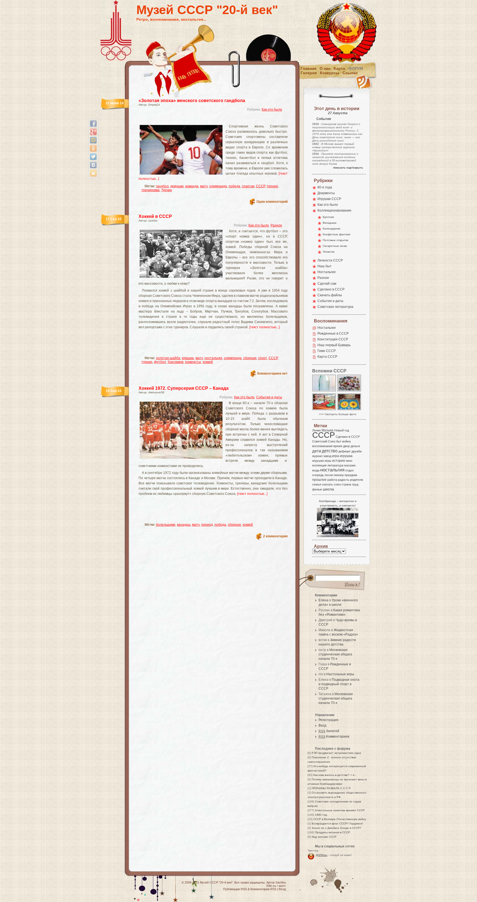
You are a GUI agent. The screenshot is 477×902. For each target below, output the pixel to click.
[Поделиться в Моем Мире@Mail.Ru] (93, 140)
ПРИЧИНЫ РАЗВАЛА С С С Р (331, 788)
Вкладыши (329, 222)
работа (332, 479)
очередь (318, 475)
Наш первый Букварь (334, 345)
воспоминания (322, 446)
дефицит (344, 451)
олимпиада (218, 186)
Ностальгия (326, 272)
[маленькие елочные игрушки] (349, 391)
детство (330, 450)
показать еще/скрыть (348, 167)
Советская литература (335, 307)
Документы (326, 193)
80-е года (324, 187)
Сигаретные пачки (335, 245)
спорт (262, 358)
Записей (329, 731)
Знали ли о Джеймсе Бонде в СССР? (336, 827)
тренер (272, 186)
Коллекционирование (334, 210)
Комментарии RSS (263, 889)
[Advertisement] (206, 120)
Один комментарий (272, 202)
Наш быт (324, 266)
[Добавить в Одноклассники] (93, 148)
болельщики (165, 525)
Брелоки (328, 216)
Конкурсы (329, 73)
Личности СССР (330, 260)
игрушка (346, 456)
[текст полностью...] (264, 327)
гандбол (162, 186)
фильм (317, 489)
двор (346, 446)
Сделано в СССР (330, 289)
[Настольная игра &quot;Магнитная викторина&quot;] (349, 409)
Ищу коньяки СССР (324, 836)
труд (355, 484)
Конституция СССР (332, 339)
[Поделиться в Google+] (93, 132)
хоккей (208, 362)
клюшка (188, 358)
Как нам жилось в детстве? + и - (334, 774)
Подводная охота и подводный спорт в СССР (339, 684)
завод (327, 456)
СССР (260, 186)
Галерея (309, 73)
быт (338, 441)
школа (328, 489)
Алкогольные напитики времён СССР (340, 810)
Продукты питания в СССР (332, 832)
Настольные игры (340, 674)
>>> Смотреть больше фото (337, 414)
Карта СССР (327, 357)
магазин (350, 465)
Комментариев (334, 736)
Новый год (341, 430)
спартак (248, 186)
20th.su (271, 885)
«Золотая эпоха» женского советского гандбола (192, 100)
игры (328, 460)
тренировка (150, 190)
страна (346, 484)
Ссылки (350, 73)
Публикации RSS (235, 889)
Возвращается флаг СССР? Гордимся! (337, 823)
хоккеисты (193, 362)
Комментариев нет (272, 373)
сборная (249, 358)
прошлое (319, 480)
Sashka (280, 882)
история (338, 461)
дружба (356, 451)
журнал (317, 456)
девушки (177, 186)
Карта (339, 68)
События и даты (269, 397)
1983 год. (321, 814)
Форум (355, 68)
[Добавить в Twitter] (93, 156)
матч (204, 186)
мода (315, 470)
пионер (339, 475)
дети (316, 451)
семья (316, 484)
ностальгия (213, 358)
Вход (322, 725)
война (346, 441)
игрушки (318, 460)
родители (356, 479)
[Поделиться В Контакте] (93, 165)
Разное (276, 225)
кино (349, 460)
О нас (325, 68)
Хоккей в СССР (155, 216)
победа (234, 186)
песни (329, 475)
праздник (350, 475)
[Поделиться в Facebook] (93, 123)
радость (343, 479)
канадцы (183, 525)
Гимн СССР (326, 351)
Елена (323, 600)
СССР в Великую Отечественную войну (339, 819)
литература (335, 465)
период (207, 525)
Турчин (166, 190)
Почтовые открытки (335, 240)
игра (335, 456)
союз (337, 484)
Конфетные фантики (336, 234)
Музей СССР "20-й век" (207, 10)
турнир (146, 362)
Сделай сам (326, 283)
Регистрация (328, 720)
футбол (160, 362)
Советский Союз (323, 441)
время (337, 446)
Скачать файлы (329, 295)
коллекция (319, 465)
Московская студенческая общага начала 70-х (335, 654)
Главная (308, 68)
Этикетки (329, 251)
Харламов (175, 362)
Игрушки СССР (329, 199)
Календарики (331, 228)
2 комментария (275, 536)
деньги (355, 446)
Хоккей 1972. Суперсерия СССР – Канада (184, 388)
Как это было (272, 109)
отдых (349, 470)
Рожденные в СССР (333, 333)
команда (191, 186)
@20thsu (321, 854)
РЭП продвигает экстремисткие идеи (336, 752)
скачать (327, 484)
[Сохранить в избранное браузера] (93, 173)
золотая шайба (168, 358)
